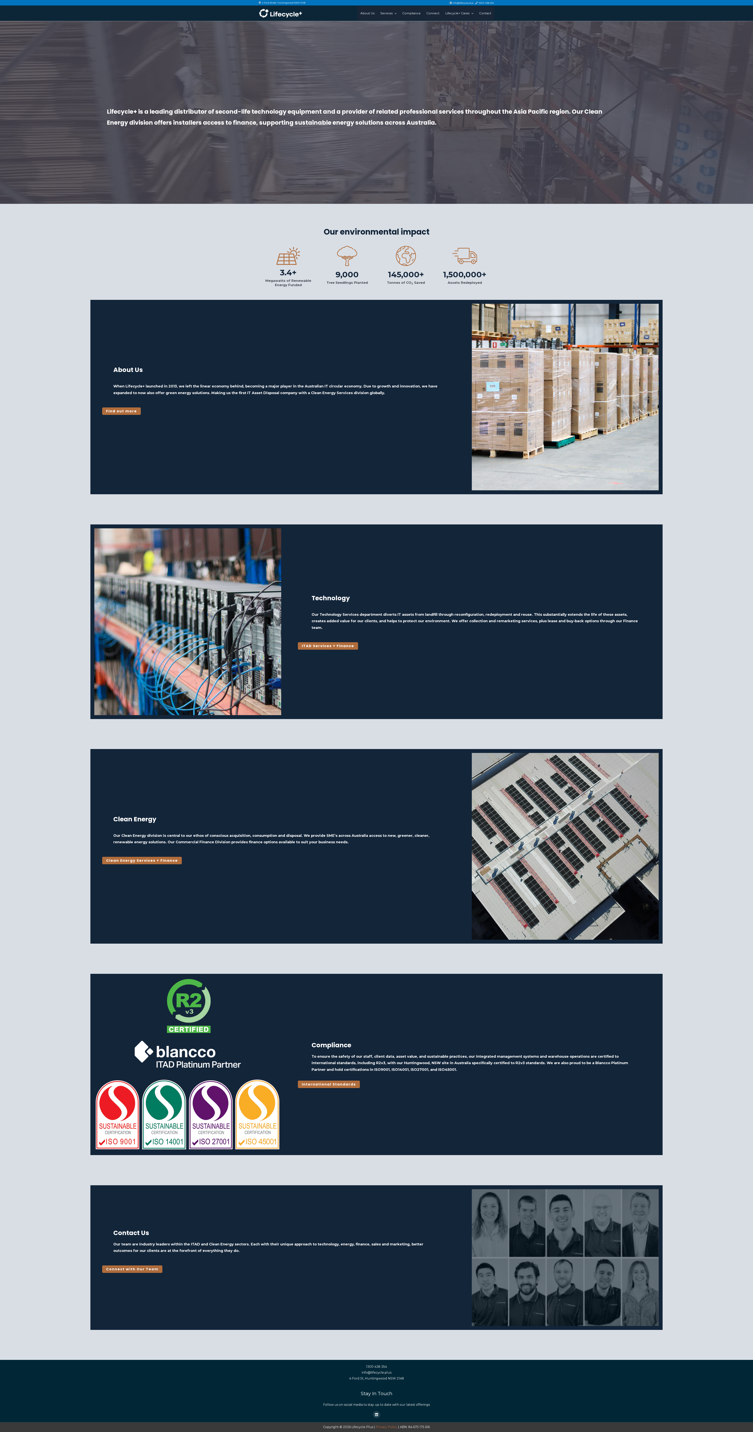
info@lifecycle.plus (376, 1372)
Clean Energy (134, 819)
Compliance (331, 1045)
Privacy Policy (386, 1427)
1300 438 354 (376, 1367)
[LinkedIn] (376, 1414)
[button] (121, 411)
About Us (128, 369)
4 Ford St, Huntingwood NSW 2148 (376, 1378)
